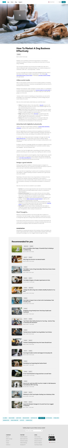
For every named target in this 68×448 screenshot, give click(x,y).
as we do (36, 113)
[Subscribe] (41, 430)
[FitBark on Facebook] (51, 435)
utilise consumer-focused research (34, 198)
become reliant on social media (43, 90)
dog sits (41, 105)
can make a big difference (25, 157)
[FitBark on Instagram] (49, 435)
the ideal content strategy (44, 75)
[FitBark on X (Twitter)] (53, 435)
